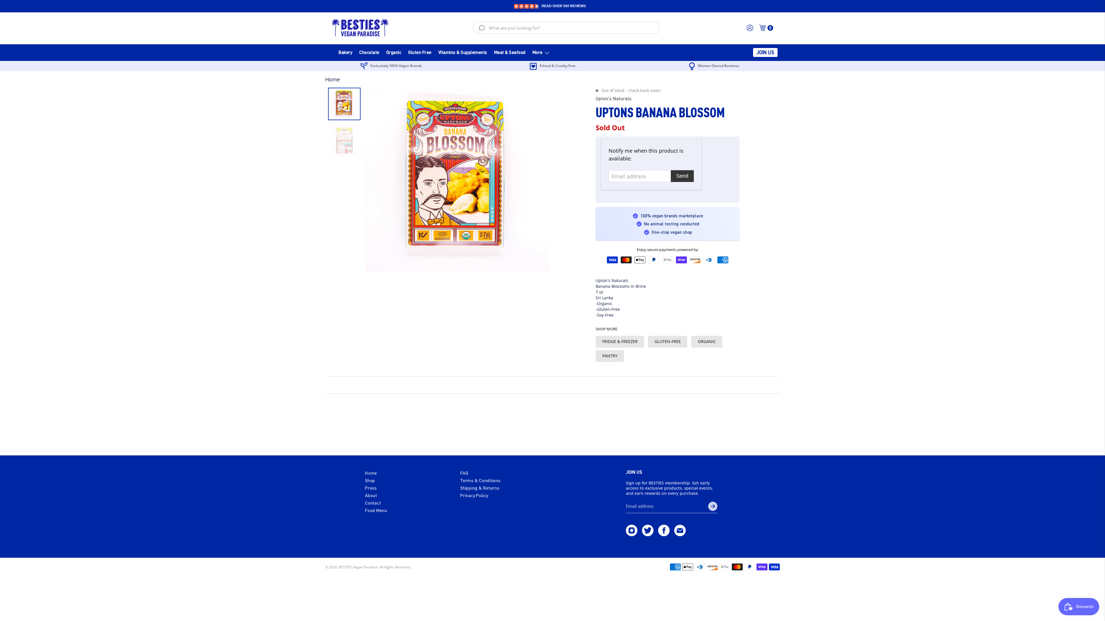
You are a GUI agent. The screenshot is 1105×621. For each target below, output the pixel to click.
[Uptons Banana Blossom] (457, 180)
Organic (393, 52)
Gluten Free (419, 52)
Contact (373, 502)
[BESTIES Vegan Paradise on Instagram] (631, 534)
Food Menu (376, 510)
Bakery (345, 52)
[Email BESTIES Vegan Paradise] (680, 534)
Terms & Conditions (480, 480)
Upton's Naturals (614, 98)
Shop (370, 480)
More (537, 52)
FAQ (464, 473)
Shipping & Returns (479, 487)
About (371, 495)
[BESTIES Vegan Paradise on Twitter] (648, 534)
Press (371, 487)
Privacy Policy (474, 495)
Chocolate (369, 52)
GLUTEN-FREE (668, 341)
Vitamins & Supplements (462, 52)
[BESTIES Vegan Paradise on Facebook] (664, 534)
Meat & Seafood (509, 52)
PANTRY (610, 356)
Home (332, 79)
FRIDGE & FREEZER (620, 341)
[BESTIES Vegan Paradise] (360, 28)
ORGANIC (707, 341)
